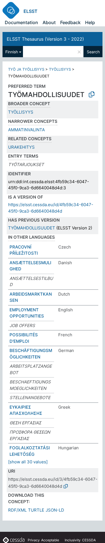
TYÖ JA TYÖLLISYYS (26, 69)
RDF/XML (17, 510)
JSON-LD (55, 510)
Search (93, 51)
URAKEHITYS (21, 147)
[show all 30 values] (28, 461)
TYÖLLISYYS (60, 69)
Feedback (70, 22)
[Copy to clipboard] (91, 94)
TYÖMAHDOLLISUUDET (31, 228)
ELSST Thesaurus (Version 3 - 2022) (45, 39)
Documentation (21, 22)
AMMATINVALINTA (26, 129)
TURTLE (36, 510)
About (49, 22)
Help (90, 22)
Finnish (11, 51)
